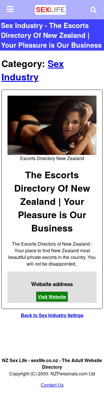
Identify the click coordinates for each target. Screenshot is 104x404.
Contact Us (52, 384)
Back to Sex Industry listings (52, 315)
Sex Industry (32, 70)
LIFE (50, 10)
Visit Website (52, 296)
